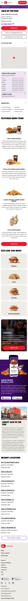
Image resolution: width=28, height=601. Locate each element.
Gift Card (3, 560)
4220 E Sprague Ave (8, 509)
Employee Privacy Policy (6, 595)
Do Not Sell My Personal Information (8, 590)
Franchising (4, 567)
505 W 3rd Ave (6, 472)
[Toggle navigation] (2, 2)
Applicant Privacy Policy (6, 593)
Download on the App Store (14, 37)
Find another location (14, 538)
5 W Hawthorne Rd (8, 518)
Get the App (4, 555)
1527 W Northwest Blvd (10, 462)
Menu (2, 550)
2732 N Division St (8, 481)
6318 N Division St (7, 490)
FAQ (2, 572)
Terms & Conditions (5, 588)
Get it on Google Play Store (14, 33)
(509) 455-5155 (6, 21)
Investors (3, 565)
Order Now (14, 28)
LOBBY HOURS (7, 94)
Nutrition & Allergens (6, 562)
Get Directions (6, 24)
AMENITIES (5, 103)
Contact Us (3, 569)
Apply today (14, 348)
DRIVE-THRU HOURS (9, 73)
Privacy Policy (4, 586)
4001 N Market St (7, 500)
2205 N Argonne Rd (8, 527)
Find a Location (5, 553)
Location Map (6, 43)
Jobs (2, 574)
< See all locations (5, 6)
